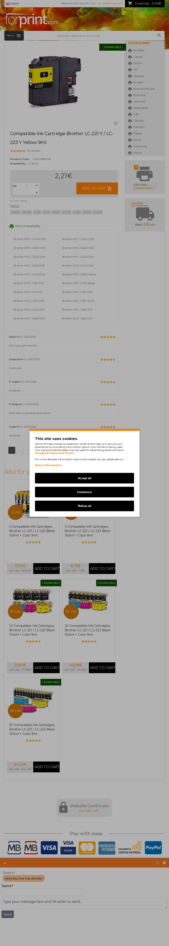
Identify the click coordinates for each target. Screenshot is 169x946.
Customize (84, 492)
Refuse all (84, 506)
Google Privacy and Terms (54, 453)
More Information (48, 465)
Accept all (84, 478)
